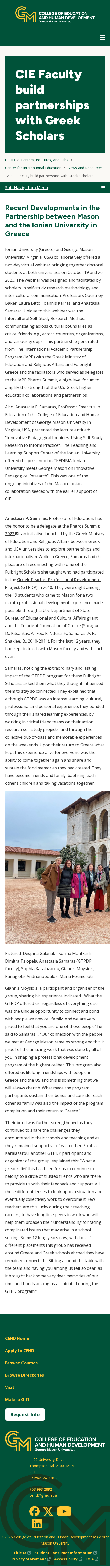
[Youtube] (64, 1512)
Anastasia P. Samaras (26, 518)
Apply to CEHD (19, 1350)
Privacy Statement (31, 1559)
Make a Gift (17, 1399)
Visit (9, 1387)
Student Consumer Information (66, 1553)
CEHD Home (17, 1338)
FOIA (92, 1559)
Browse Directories (24, 1375)
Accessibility (68, 1559)
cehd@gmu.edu (43, 1495)
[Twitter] (48, 1511)
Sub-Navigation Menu (26, 187)
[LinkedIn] (37, 1523)
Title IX (22, 1553)
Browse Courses (21, 1363)
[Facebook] (34, 1511)
